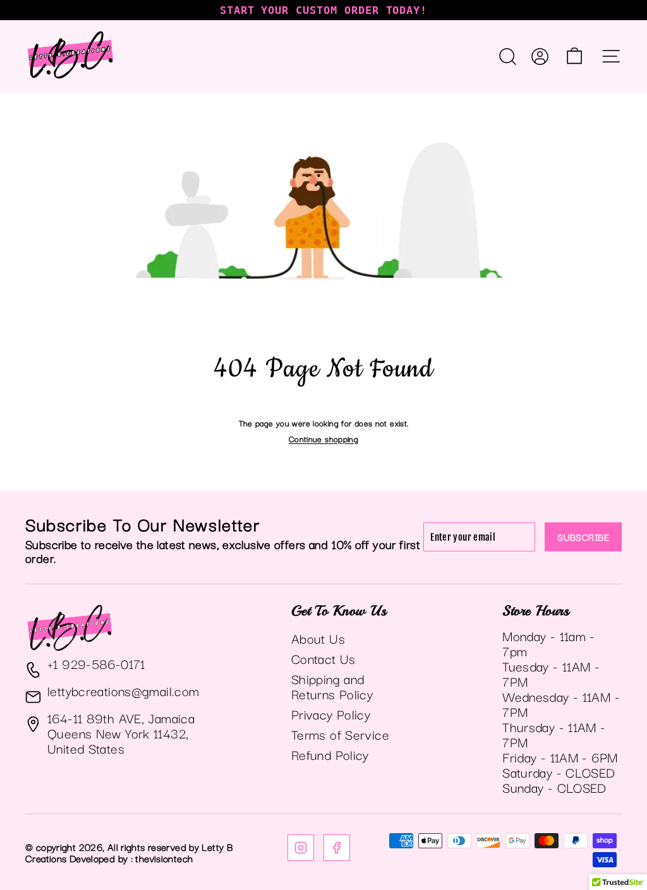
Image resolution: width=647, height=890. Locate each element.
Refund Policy (330, 754)
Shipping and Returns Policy (332, 686)
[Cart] (574, 56)
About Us (318, 638)
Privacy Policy (330, 714)
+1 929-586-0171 (96, 663)
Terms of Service (340, 734)
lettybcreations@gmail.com (123, 690)
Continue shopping (323, 438)
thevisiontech (164, 857)
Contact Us (323, 658)
